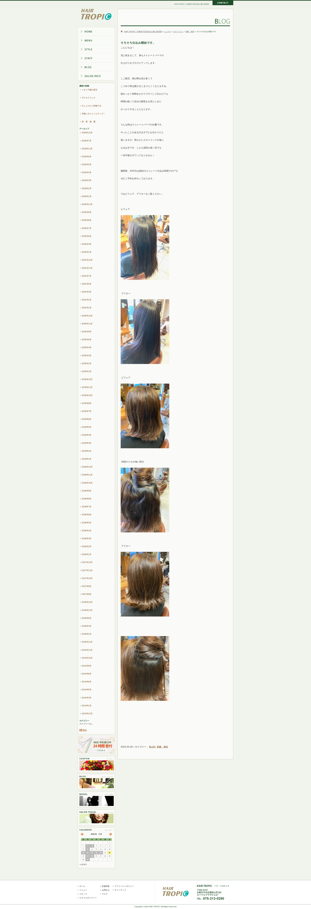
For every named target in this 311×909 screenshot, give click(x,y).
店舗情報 (99, 76)
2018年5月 (86, 523)
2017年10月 (87, 578)
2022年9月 (86, 212)
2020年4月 (86, 347)
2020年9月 (86, 332)
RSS (85, 730)
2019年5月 (86, 427)
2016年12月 (87, 602)
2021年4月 (86, 292)
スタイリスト (178, 32)
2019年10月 (87, 395)
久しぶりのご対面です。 (92, 106)
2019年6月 (86, 419)
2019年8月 (86, 403)
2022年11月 (87, 204)
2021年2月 (86, 300)
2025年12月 (87, 133)
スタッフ (99, 58)
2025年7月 (86, 141)
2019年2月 (86, 451)
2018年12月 (87, 467)
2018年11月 (87, 475)
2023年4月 (86, 172)
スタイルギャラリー (99, 49)
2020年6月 (86, 339)
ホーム (99, 31)
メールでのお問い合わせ (223, 3)
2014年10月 (87, 658)
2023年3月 (86, 180)
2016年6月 (86, 618)
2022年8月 (86, 220)
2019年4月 (86, 435)
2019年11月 (87, 387)
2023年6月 (86, 156)
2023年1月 (86, 196)
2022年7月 (86, 228)
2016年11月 (87, 610)
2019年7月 (86, 411)
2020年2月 (86, 363)
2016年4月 (86, 626)
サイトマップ (120, 890)
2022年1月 (86, 252)
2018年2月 (86, 546)
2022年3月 (86, 244)
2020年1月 (86, 371)
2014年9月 (86, 666)
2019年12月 (87, 379)
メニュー (99, 40)
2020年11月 (87, 324)
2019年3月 (86, 443)
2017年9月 (86, 586)
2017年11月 (87, 570)
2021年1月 (86, 308)
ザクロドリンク (88, 98)
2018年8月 (86, 499)
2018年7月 (86, 507)
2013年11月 (87, 713)
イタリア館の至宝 (89, 90)
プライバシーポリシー (124, 886)
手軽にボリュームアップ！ (93, 114)
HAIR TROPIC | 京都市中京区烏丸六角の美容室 (96, 14)
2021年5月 (86, 284)
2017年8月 (86, 594)
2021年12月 (87, 260)
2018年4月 (86, 530)
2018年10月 (87, 483)
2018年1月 (86, 554)
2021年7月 (86, 276)
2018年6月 (86, 514)
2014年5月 (86, 690)
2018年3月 (86, 538)
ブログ (99, 67)
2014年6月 (86, 682)
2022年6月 (86, 236)
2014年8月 (86, 674)
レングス (167, 32)
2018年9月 (86, 491)
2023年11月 (87, 149)
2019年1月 (86, 459)
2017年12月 (87, 562)
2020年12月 (87, 316)
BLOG (152, 746)
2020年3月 (86, 355)
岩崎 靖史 (189, 32)
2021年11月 (87, 268)
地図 (230, 894)
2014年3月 (86, 698)
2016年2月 (86, 634)
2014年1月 (86, 706)
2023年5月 (86, 164)
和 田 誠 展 (88, 122)
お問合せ (105, 890)
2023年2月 (86, 188)
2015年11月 (87, 642)
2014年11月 (87, 650)
